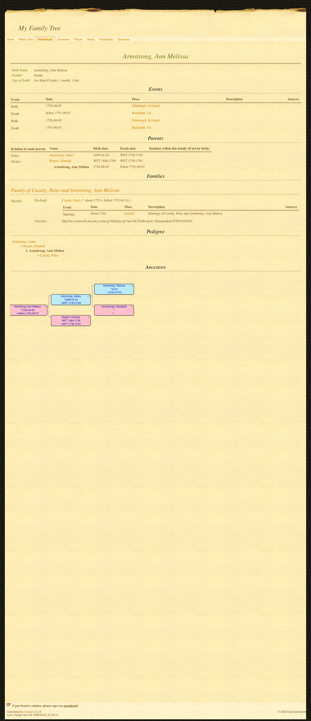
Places (78, 39)
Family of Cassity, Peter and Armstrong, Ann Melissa (65, 189)
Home (10, 39)
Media (91, 39)
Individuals (45, 39)
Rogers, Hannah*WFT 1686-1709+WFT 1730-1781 (71, 320)
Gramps (29, 711)
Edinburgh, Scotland (146, 105)
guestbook (70, 705)
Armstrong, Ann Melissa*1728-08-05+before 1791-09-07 (27, 310)
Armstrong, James (62, 155)
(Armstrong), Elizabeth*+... (114, 310)
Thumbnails (106, 39)
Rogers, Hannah (60, 160)
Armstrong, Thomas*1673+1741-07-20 (114, 289)
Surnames (63, 39)
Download (123, 39)
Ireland (129, 213)
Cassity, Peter (71, 200)
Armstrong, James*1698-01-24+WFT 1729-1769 (71, 300)
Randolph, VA (141, 112)
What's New (26, 39)
